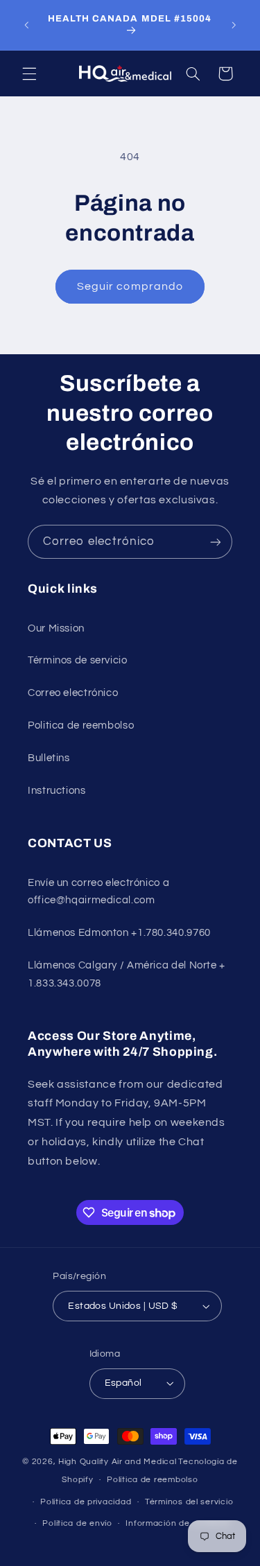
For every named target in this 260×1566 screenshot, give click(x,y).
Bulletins (49, 758)
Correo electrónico (73, 693)
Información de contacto (178, 1523)
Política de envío (77, 1523)
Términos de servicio (78, 660)
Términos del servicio (189, 1502)
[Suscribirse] (216, 542)
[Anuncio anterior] (26, 25)
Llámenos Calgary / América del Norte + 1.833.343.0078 (126, 974)
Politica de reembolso (81, 725)
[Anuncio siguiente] (233, 25)
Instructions (57, 790)
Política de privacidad (85, 1502)
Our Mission (56, 628)
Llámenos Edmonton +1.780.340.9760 (119, 933)
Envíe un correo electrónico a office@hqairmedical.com (98, 892)
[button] (29, 73)
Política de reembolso (152, 1480)
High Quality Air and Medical (117, 1461)
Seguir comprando (130, 286)
